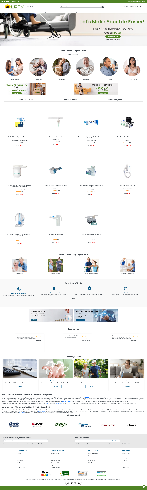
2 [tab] (73, 298)
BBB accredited (94, 400)
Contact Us (125, 6)
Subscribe (43, 440)
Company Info (22, 450)
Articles (20, 380)
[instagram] (72, 483)
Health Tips (125, 458)
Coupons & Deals (126, 453)
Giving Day (90, 456)
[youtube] (78, 483)
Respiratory (57, 12)
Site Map (19, 462)
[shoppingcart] (140, 6)
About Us (19, 453)
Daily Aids (80, 12)
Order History (54, 458)
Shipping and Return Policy (57, 462)
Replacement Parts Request (57, 465)
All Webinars (127, 386)
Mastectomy (95, 12)
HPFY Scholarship (91, 460)
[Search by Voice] (101, 6)
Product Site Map (21, 467)
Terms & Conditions (55, 460)
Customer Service (57, 450)
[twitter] (65, 483)
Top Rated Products (71, 100)
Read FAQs (55, 386)
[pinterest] (81, 483)
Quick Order (12, 149)
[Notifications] (138, 6)
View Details (28, 149)
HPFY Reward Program (93, 453)
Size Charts (125, 462)
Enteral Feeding (73, 12)
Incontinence (88, 12)
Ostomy (51, 12)
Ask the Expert (125, 467)
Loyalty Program (42, 411)
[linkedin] (75, 483)
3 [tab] (74, 298)
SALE (111, 12)
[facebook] (68, 483)
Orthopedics (65, 12)
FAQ (123, 465)
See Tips (91, 386)
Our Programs (93, 450)
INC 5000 (87, 397)
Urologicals (45, 12)
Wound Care (38, 12)
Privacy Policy (20, 465)
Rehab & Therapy (104, 12)
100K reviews (22, 412)
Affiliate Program (91, 462)
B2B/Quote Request (55, 467)
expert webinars (59, 403)
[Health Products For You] (14, 6)
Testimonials (20, 460)
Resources (126, 450)
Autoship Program (125, 292)
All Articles (19, 386)
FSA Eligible (124, 460)
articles (47, 403)
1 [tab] (72, 298)
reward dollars (75, 400)
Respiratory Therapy (26, 100)
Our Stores (19, 458)
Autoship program (66, 401)
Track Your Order (55, 453)
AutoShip (90, 465)
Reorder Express (55, 456)
